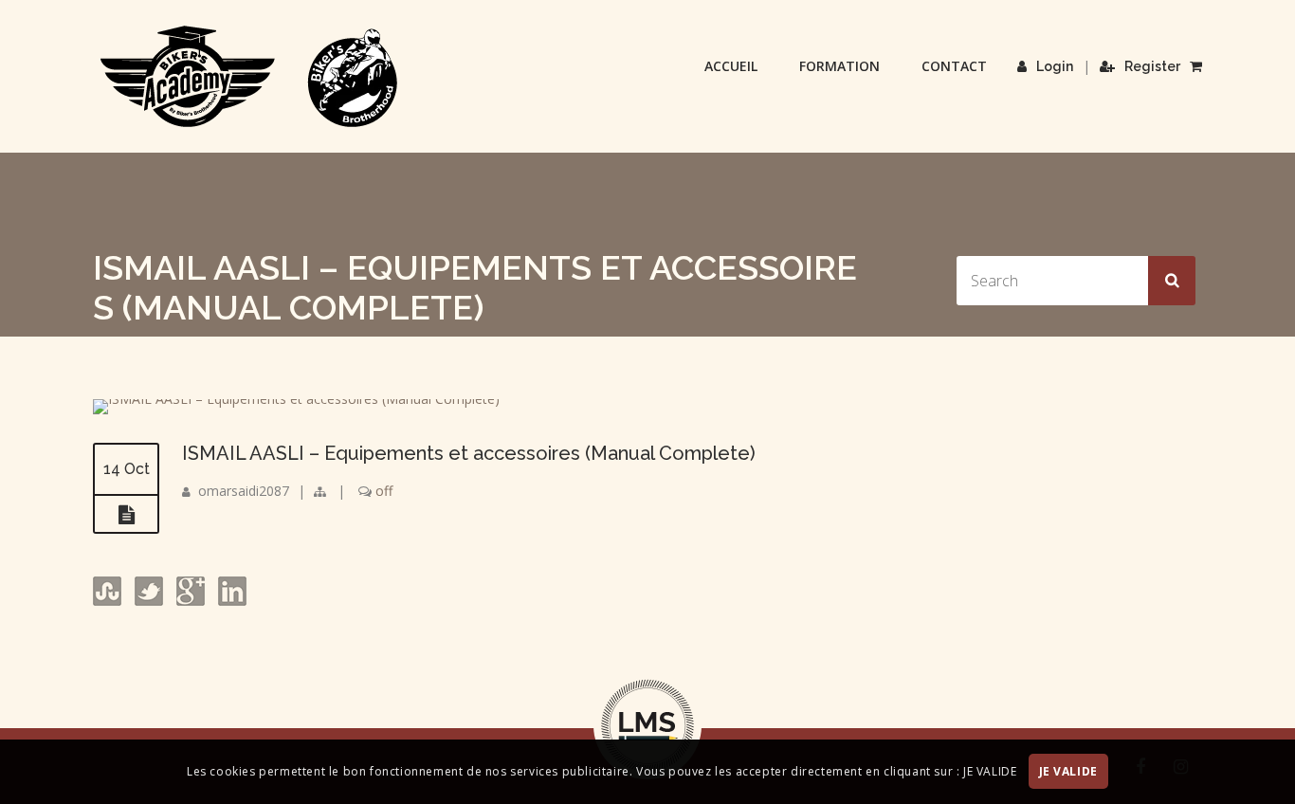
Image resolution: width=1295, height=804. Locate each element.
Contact (954, 66)
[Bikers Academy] (249, 77)
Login (1054, 66)
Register (1152, 66)
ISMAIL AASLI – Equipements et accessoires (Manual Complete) (469, 453)
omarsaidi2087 (243, 491)
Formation (839, 66)
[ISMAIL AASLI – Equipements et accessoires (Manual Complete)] (296, 399)
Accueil (730, 66)
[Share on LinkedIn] (230, 601)
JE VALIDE (1068, 772)
